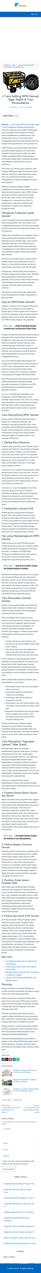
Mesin (9, 1100)
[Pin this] (10, 1059)
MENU (36, 14)
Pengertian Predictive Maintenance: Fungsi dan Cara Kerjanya (25, 1071)
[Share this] (3, 1059)
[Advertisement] (20, 40)
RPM (19, 1100)
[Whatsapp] (17, 1059)
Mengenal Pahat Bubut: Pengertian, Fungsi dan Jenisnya (25, 1080)
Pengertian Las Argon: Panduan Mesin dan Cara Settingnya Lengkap (26, 1090)
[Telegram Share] (14, 1059)
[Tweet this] (6, 1059)
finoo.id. (16, 1268)
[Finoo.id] (20, 4)
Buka (16, 116)
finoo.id (19, 1038)
